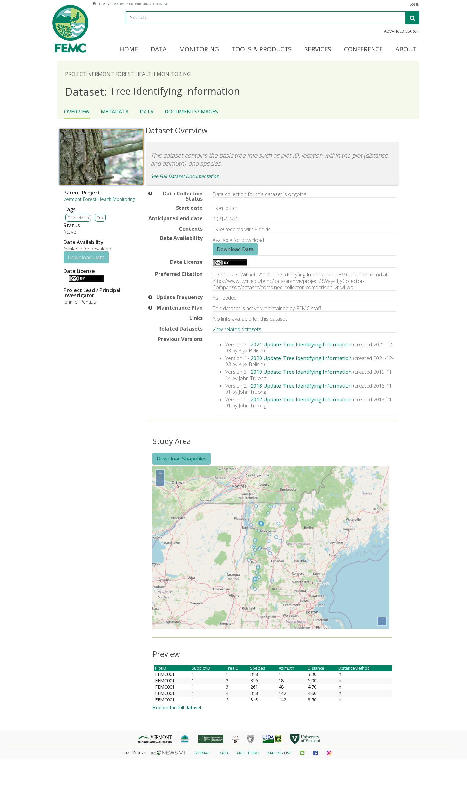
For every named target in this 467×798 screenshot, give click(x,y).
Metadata (115, 111)
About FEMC (248, 753)
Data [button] (158, 49)
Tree (100, 217)
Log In (414, 5)
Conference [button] (363, 49)
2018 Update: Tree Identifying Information (301, 385)
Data (146, 111)
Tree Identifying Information (152, 91)
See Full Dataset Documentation (185, 176)
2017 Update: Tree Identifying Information (301, 399)
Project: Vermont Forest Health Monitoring (128, 74)
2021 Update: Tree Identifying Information (301, 344)
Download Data (86, 257)
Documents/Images (191, 111)
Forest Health (78, 217)
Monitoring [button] (199, 49)
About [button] (406, 49)
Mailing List (279, 753)
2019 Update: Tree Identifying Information (301, 371)
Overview (77, 111)
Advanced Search (401, 31)
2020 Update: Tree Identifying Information (301, 358)
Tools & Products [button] (262, 49)
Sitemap (202, 753)
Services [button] (317, 49)
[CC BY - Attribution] (86, 280)
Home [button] (128, 49)
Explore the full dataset (177, 708)
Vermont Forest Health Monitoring (99, 199)
